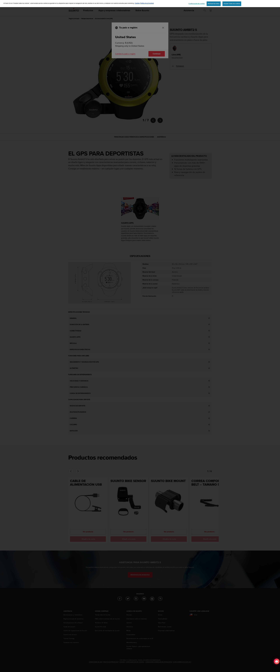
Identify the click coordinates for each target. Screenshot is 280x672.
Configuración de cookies (197, 3)
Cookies (137, 3)
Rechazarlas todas (213, 3)
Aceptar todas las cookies (232, 3)
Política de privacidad (147, 3)
